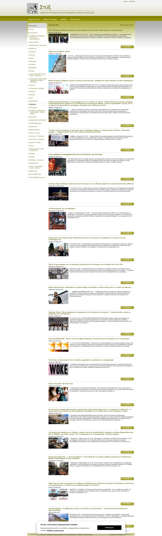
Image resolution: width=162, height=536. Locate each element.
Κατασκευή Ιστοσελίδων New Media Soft (121, 534)
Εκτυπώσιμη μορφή (127, 25)
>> (129, 530)
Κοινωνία (54, 25)
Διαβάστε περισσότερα (55, 530)
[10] (126, 530)
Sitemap (131, 1)
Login (125, 1)
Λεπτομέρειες (127, 46)
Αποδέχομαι (109, 527)
